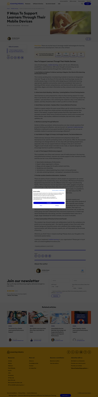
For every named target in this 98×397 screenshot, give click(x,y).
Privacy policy (55, 190)
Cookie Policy (62, 190)
